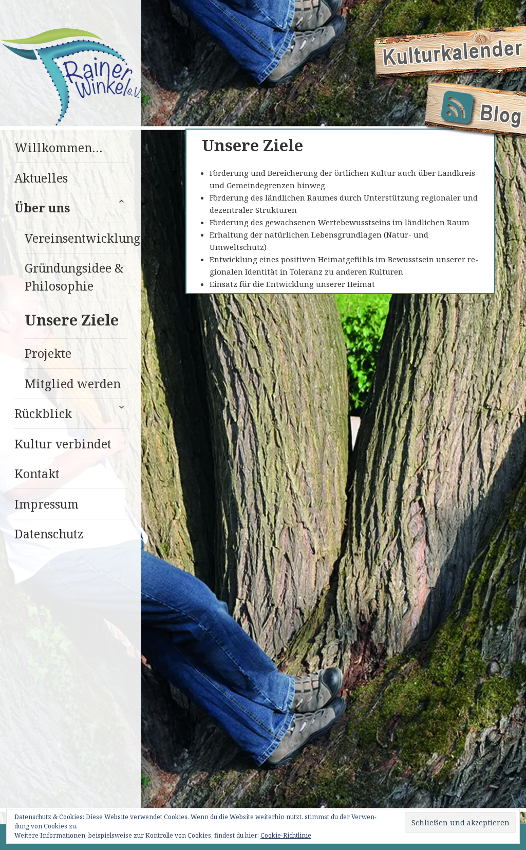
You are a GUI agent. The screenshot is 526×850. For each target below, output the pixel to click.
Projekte (48, 353)
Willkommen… (58, 147)
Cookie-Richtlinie (285, 835)
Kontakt (37, 473)
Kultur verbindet (62, 444)
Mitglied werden (73, 383)
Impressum (46, 504)
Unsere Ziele (72, 320)
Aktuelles (41, 178)
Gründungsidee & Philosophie (74, 277)
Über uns (42, 208)
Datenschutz (48, 534)
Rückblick (43, 413)
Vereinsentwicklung (76, 238)
